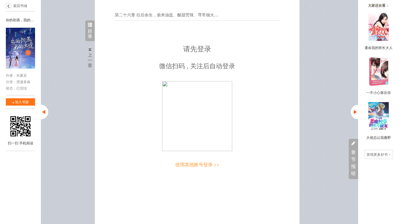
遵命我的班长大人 (379, 47)
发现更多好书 (379, 154)
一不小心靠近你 (378, 92)
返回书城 (20, 5)
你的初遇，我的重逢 (20, 19)
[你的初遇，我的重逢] (20, 49)
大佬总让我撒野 (378, 137)
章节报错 (353, 162)
